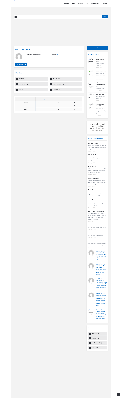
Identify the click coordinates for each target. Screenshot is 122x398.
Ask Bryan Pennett (21, 64)
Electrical (66, 3)
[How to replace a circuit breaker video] (91, 61)
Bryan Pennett (25, 49)
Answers (56, 78)
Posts (21, 89)
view (57, 54)
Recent (95, 138)
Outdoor (80, 3)
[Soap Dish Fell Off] (91, 96)
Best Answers (23, 84)
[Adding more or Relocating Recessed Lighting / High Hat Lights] (91, 84)
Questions (104, 3)
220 (90, 124)
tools (100, 130)
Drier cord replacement (93, 178)
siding (99, 128)
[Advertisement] (61, 31)
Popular (90, 138)
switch (103, 128)
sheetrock (93, 128)
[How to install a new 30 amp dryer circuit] (91, 73)
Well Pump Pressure (93, 143)
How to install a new (101, 71)
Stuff (86, 3)
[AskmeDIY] (25, 7)
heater (93, 126)
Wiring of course (92, 166)
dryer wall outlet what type (94, 199)
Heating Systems (95, 3)
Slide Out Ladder (92, 155)
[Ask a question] (118, 394)
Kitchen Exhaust (92, 190)
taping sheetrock (95, 130)
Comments (57, 89)
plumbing (100, 126)
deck (93, 124)
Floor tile (90, 225)
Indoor (73, 3)
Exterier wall (91, 241)
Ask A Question (97, 48)
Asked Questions (58, 84)
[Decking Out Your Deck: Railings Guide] (91, 106)
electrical (100, 124)
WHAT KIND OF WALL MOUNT (96, 211)
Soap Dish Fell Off (100, 94)
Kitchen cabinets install (94, 233)
